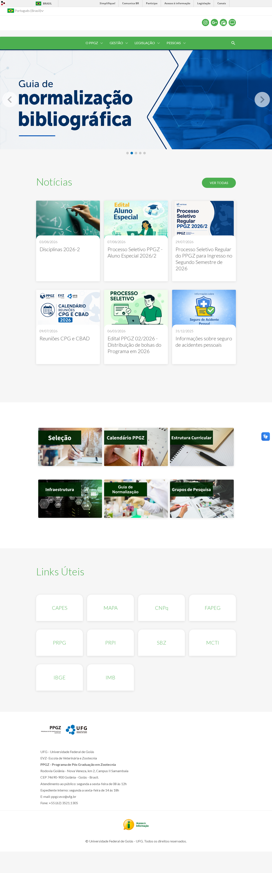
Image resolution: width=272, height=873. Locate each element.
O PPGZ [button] (92, 43)
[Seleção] (70, 464)
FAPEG (213, 608)
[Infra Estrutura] (70, 516)
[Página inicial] (51, 733)
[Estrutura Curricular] (202, 464)
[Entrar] (3, 3)
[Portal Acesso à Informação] (136, 828)
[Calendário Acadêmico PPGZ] (136, 464)
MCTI (212, 642)
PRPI (110, 642)
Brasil (47, 3)
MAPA (110, 608)
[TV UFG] (232, 22)
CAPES (59, 608)
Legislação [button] (145, 43)
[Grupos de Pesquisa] (202, 516)
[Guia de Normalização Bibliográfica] (136, 96)
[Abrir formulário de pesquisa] (233, 43)
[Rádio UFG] (223, 22)
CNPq (161, 608)
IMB (110, 677)
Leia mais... (68, 241)
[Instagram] (205, 22)
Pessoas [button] (174, 43)
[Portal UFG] (76, 733)
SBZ (161, 642)
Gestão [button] (116, 43)
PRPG (59, 642)
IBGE (59, 677)
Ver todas (219, 183)
